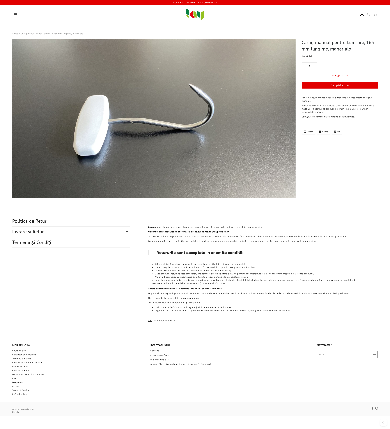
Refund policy (19, 394)
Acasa (15, 33)
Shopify (15, 412)
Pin (338, 132)
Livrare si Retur (28, 231)
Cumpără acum (340, 85)
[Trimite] (374, 354)
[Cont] (362, 14)
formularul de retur (180, 264)
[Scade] (304, 65)
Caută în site (19, 350)
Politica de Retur (29, 221)
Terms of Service (20, 390)
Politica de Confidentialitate (27, 362)
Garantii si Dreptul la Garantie (28, 374)
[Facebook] (372, 408)
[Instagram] (376, 408)
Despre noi (17, 382)
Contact (16, 386)
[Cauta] (368, 14)
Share (325, 132)
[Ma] (314, 65)
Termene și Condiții (32, 242)
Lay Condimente (27, 409)
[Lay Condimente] (195, 14)
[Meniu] (15, 14)
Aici (150, 320)
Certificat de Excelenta (24, 354)
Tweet (310, 132)
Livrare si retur (20, 366)
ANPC (15, 378)
